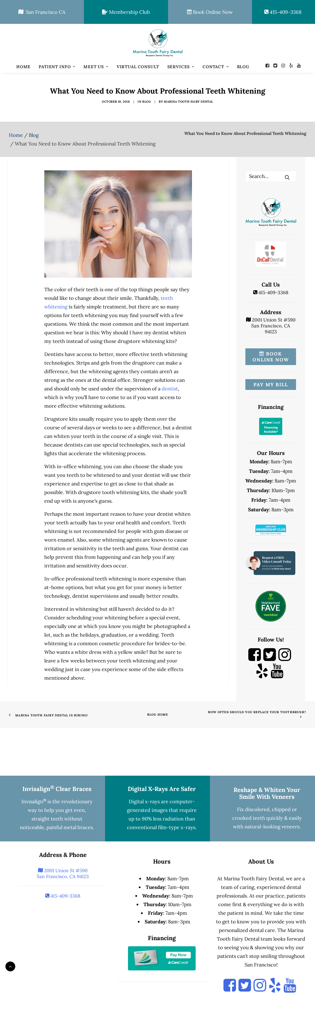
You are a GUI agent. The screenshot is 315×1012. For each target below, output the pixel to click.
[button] (269, 65)
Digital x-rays (144, 801)
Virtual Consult (138, 66)
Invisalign (33, 801)
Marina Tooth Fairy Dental (188, 101)
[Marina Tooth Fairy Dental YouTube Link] (277, 675)
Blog (243, 66)
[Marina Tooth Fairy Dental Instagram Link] (284, 659)
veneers (290, 826)
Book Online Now (212, 12)
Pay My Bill (270, 384)
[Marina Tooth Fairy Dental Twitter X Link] (269, 659)
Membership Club (129, 12)
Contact (213, 66)
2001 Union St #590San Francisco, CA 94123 (273, 326)
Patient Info (55, 66)
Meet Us (93, 66)
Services (178, 66)
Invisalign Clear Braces (57, 789)
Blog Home (157, 714)
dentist (170, 389)
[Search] (270, 176)
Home (23, 66)
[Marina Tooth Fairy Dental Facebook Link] (254, 659)
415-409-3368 (284, 12)
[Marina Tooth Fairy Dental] (157, 42)
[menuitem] (23, 67)
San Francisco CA (44, 12)
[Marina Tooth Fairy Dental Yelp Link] (262, 675)
